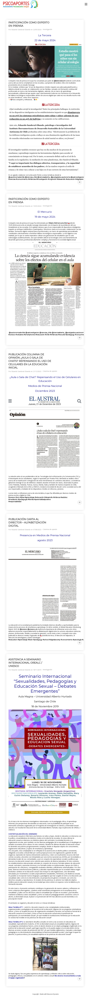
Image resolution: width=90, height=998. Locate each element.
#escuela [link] (61, 335)
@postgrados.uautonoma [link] (60, 177)
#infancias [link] (32, 179)
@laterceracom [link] (60, 81)
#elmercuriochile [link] (60, 223)
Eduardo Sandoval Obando (20, 30)
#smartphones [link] (29, 335)
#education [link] (12, 640)
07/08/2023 (37, 530)
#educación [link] (70, 179)
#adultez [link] (64, 497)
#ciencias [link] (12, 179)
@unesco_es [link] (32, 629)
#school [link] (46, 640)
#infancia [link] (56, 497)
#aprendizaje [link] (29, 497)
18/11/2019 (37, 670)
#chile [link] (47, 335)
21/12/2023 (37, 371)
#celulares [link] (19, 335)
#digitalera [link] (79, 179)
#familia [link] (31, 499)
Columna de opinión (50, 371)
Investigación (47, 29)
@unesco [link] (23, 629)
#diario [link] (51, 223)
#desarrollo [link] (61, 179)
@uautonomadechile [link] (16, 177)
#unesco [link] (11, 335)
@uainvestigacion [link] (77, 177)
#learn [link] (30, 640)
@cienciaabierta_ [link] (43, 177)
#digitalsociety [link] (54, 640)
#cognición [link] (52, 179)
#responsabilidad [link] (14, 502)
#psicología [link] (77, 640)
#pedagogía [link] (22, 499)
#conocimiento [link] (22, 179)
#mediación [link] (13, 499)
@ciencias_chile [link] (31, 177)
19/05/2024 (37, 206)
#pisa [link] (22, 497)
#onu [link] (18, 497)
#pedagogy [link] (70, 335)
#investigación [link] (42, 179)
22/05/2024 (37, 30)
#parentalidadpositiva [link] (42, 499)
